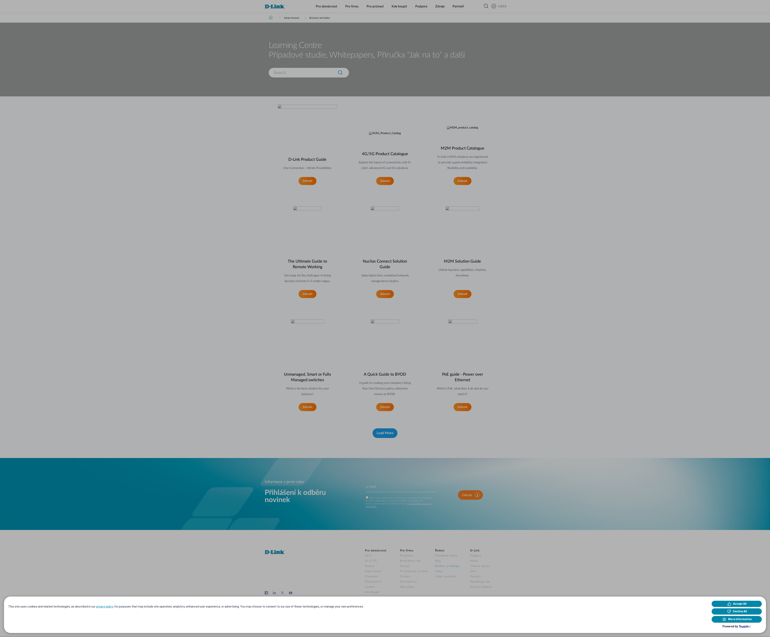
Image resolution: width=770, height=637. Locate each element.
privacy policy (104, 606)
